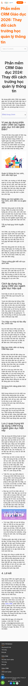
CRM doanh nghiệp (6, 671)
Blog (3, 674)
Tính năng (4, 649)
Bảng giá (4, 652)
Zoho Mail (5, 656)
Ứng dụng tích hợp (6, 647)
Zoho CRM (8, 603)
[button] (25, 48)
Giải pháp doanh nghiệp (8, 659)
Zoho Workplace (7, 644)
